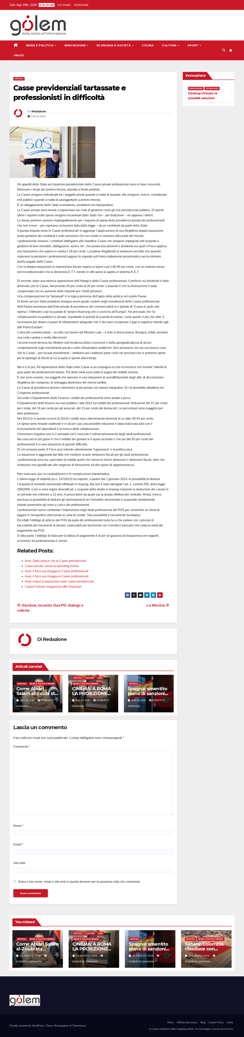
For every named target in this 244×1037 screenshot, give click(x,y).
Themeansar (79, 1025)
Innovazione (75, 45)
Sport (193, 45)
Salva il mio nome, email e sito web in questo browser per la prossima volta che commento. (79, 881)
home (230, 1022)
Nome (18, 825)
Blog (203, 1022)
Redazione (38, 111)
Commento (21, 746)
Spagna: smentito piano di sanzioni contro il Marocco (147, 693)
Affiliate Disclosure (187, 1022)
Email (18, 844)
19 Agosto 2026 (87, 955)
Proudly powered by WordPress (27, 1025)
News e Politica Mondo (42, 684)
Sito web (19, 863)
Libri (99, 678)
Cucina (148, 45)
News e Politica (40, 45)
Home (170, 1022)
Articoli (18, 79)
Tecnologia (212, 88)
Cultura (169, 45)
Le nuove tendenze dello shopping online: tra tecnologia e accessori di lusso (191, 1028)
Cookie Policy (216, 1022)
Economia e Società (114, 45)
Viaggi (19, 55)
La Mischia (156, 605)
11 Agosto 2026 (199, 955)
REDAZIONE (81, 5)
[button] (223, 50)
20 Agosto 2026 (31, 955)
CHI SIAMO (64, 5)
